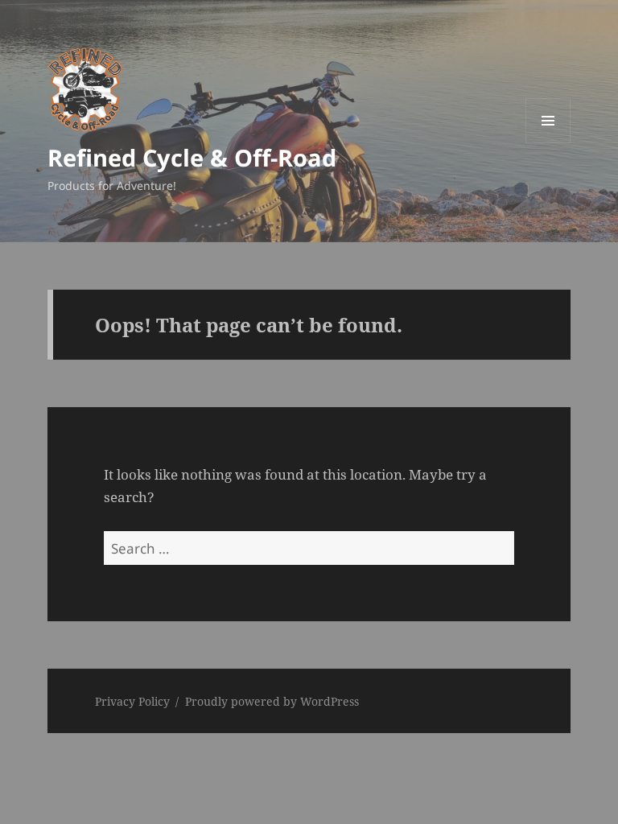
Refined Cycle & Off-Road (191, 157)
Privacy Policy (132, 701)
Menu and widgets (548, 142)
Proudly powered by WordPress (272, 701)
